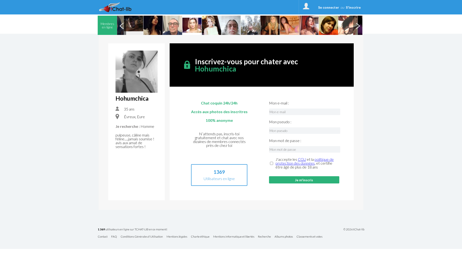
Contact (103, 236)
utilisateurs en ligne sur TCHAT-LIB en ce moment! (132, 229)
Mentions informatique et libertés (233, 236)
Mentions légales (177, 236)
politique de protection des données (305, 161)
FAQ (114, 236)
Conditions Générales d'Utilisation (142, 236)
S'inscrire (353, 7)
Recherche (264, 236)
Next (357, 25)
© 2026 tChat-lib (353, 229)
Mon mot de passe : (285, 141)
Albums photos (284, 236)
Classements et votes (309, 236)
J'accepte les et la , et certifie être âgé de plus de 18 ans (305, 163)
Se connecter (328, 7)
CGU (302, 159)
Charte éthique (200, 236)
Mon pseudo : (280, 122)
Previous (121, 25)
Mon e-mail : (279, 103)
